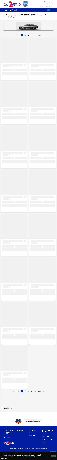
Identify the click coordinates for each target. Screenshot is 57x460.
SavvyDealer (44, 448)
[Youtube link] (49, 431)
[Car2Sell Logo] (16, 6)
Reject (48, 456)
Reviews (31, 433)
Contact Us (32, 430)
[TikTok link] (52, 431)
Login (43, 442)
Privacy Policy (32, 456)
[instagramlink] (45, 431)
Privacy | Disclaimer (47, 439)
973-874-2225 (10, 437)
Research (32, 435)
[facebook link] (42, 431)
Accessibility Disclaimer (33, 421)
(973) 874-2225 (49, 4)
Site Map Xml (45, 436)
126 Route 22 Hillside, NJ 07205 (46, 6)
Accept (53, 456)
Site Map (44, 434)
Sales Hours (19, 430)
